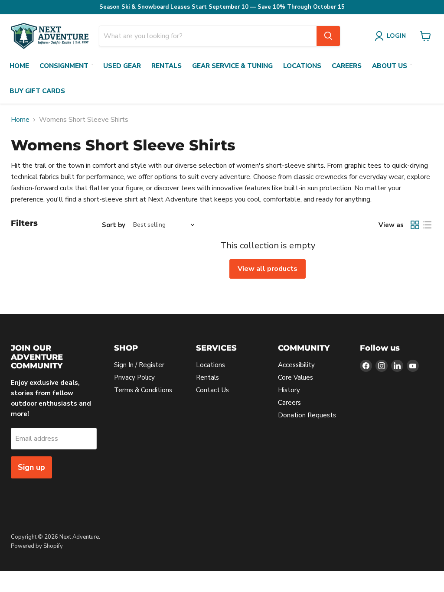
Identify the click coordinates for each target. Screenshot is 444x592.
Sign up (31, 467)
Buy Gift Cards (37, 91)
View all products (267, 268)
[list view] (427, 225)
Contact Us (212, 390)
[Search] (328, 36)
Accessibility (296, 365)
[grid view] (415, 225)
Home (19, 66)
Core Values (295, 377)
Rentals (166, 66)
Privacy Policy (134, 377)
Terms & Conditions (143, 390)
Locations (302, 66)
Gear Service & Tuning (232, 66)
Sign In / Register (139, 365)
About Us (389, 66)
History (289, 390)
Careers (347, 66)
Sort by (113, 225)
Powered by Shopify (37, 546)
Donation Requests (307, 415)
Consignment (63, 66)
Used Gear (122, 66)
